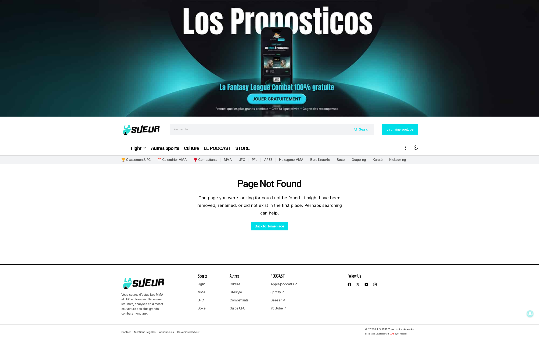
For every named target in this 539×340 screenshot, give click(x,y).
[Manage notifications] (530, 313)
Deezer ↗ (277, 300)
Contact (126, 332)
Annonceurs (166, 332)
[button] (123, 147)
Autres (234, 276)
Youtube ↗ (278, 308)
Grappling (359, 159)
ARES (268, 159)
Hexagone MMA (291, 159)
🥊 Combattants (205, 159)
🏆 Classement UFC (136, 159)
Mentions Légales (145, 332)
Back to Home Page (269, 226)
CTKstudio (402, 334)
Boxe (341, 159)
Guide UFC (237, 308)
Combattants (239, 300)
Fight (201, 284)
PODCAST (277, 276)
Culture (235, 284)
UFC (242, 159)
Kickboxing (397, 159)
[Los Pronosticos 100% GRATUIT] (269, 59)
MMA (228, 159)
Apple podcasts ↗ (283, 284)
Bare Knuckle (320, 159)
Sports (202, 276)
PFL (254, 159)
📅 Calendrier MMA (172, 159)
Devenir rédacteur (188, 332)
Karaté (377, 159)
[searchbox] (261, 129)
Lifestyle (236, 292)
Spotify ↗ (277, 292)
